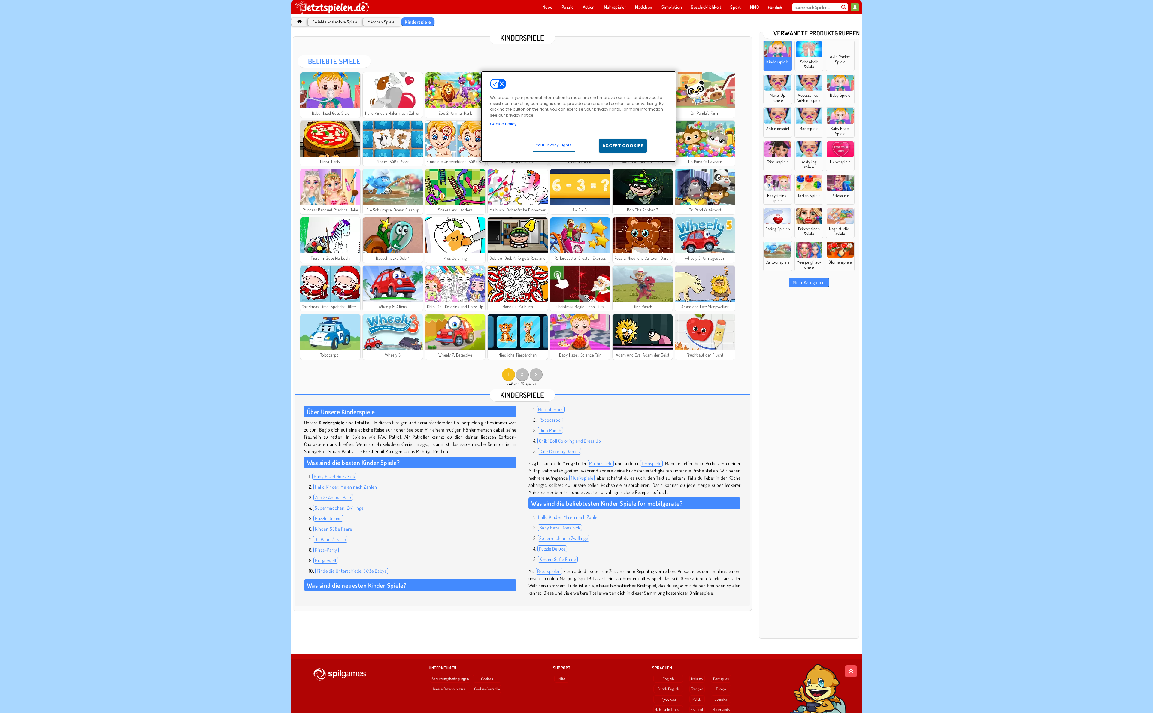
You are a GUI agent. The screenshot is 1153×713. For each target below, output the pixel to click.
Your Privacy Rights (554, 145)
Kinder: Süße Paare (333, 529)
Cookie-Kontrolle (487, 689)
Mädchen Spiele (381, 21)
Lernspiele (651, 463)
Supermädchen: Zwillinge (339, 508)
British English (668, 689)
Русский (668, 699)
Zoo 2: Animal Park (333, 497)
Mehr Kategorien (809, 282)
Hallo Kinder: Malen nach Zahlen (346, 487)
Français (697, 689)
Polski (696, 699)
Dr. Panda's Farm (330, 539)
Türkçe (721, 689)
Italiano (697, 678)
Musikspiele (582, 478)
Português (721, 678)
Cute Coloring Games (559, 451)
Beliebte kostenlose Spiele (334, 21)
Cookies (487, 678)
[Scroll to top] (851, 671)
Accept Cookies (623, 146)
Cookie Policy (503, 124)
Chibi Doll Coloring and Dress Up (570, 441)
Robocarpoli (551, 420)
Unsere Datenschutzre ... (450, 689)
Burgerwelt (326, 560)
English (668, 678)
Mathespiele (600, 463)
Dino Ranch (550, 430)
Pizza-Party (326, 550)
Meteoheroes (550, 409)
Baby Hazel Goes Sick (334, 476)
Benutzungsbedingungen (450, 678)
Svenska (721, 699)
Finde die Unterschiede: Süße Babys (351, 571)
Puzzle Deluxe (328, 518)
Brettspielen (549, 571)
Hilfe (561, 678)
